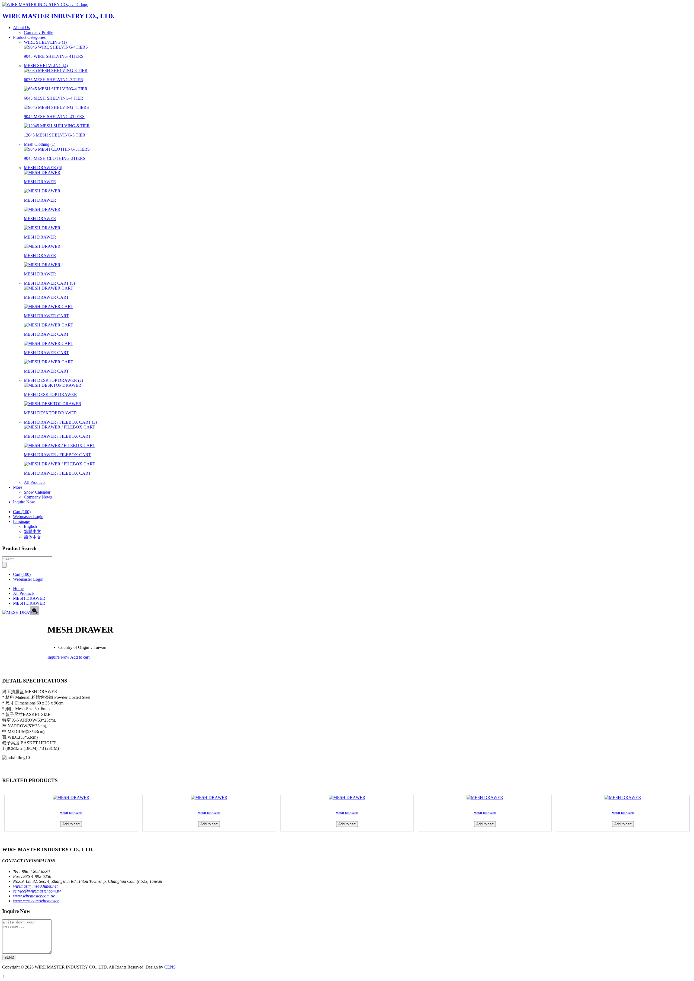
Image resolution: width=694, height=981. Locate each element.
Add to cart (79, 657)
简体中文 (32, 537)
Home (18, 588)
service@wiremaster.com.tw (37, 891)
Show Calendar (37, 492)
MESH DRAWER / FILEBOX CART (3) (60, 422)
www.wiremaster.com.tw (34, 896)
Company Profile (38, 32)
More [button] (17, 487)
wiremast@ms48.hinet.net (35, 886)
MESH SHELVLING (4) (46, 65)
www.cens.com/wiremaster (36, 901)
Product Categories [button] (29, 37)
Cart (22, 511)
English (30, 526)
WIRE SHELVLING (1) (45, 42)
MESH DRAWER (29, 598)
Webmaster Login (28, 516)
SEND (9, 957)
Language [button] (21, 521)
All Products (34, 482)
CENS (170, 967)
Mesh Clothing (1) (39, 144)
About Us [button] (21, 27)
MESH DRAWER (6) (43, 167)
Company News (38, 497)
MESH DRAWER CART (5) (49, 283)
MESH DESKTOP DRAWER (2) (53, 380)
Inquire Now (24, 502)
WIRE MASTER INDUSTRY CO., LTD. (58, 16)
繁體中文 (32, 531)
